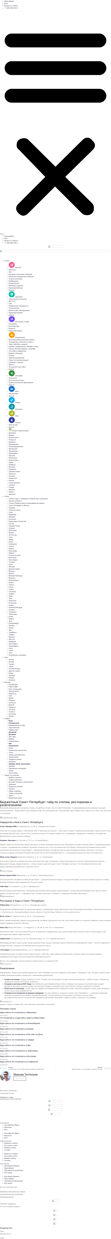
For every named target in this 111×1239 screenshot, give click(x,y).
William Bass (5, 905)
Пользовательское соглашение (11, 1194)
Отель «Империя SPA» (8, 826)
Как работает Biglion (11, 1125)
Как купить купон (10, 1145)
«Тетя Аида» (5, 950)
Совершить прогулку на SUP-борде (17, 984)
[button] (55, 123)
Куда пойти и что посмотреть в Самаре (17, 1040)
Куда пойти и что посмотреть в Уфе (15, 1045)
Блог (6, 3)
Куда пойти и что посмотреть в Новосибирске (20, 1023)
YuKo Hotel (4, 886)
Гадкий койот (5, 938)
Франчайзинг (9, 1)
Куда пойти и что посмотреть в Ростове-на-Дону (21, 1034)
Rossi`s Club (5, 916)
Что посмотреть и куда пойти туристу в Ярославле (22, 1018)
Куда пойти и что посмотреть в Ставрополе (19, 1062)
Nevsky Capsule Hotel (8, 875)
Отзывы (7, 1150)
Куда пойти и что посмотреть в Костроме (18, 1056)
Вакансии (7, 1127)
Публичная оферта (7, 1197)
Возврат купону (10, 1148)
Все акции (8, 1172)
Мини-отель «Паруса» (8, 857)
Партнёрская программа (13, 1170)
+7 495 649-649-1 (11, 8)
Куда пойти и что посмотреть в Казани (16, 1029)
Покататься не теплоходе (14, 988)
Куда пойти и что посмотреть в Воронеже (18, 1012)
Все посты (20, 1078)
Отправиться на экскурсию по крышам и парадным (24, 993)
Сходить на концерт (12, 979)
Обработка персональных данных (12, 1191)
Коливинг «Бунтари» (8, 840)
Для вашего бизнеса (11, 1166)
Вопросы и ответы (11, 6)
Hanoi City (4, 927)
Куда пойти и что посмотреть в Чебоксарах (19, 1051)
